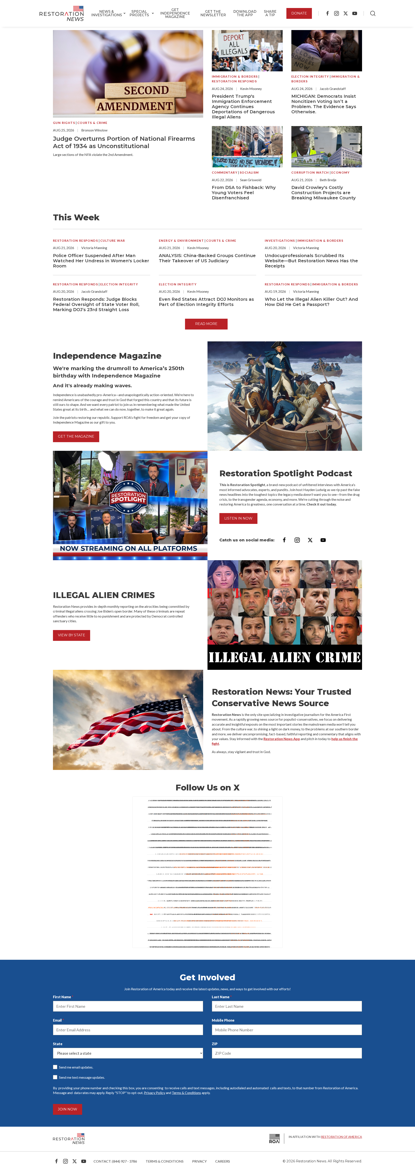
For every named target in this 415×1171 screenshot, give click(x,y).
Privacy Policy (154, 1093)
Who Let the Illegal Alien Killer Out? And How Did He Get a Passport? (311, 302)
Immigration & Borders (235, 76)
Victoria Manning (94, 248)
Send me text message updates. (82, 1077)
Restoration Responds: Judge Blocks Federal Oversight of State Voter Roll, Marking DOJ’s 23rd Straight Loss (96, 304)
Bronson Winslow (94, 130)
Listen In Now (238, 518)
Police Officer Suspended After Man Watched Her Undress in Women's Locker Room (101, 261)
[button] (106, 13)
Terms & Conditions (186, 1093)
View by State (71, 635)
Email (57, 1020)
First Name (62, 997)
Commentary (224, 172)
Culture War (112, 240)
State (57, 1044)
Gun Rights (64, 123)
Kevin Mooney (251, 88)
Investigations (280, 240)
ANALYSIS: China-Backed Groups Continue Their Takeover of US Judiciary (207, 258)
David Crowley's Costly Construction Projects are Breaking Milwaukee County (323, 192)
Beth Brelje (328, 180)
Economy (340, 172)
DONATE (299, 13)
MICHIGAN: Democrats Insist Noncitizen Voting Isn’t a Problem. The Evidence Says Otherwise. (323, 104)
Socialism (249, 172)
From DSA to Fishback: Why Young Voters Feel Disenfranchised (244, 192)
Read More (206, 324)
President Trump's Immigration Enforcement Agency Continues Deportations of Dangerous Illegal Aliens (243, 107)
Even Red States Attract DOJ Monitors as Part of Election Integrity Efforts (206, 302)
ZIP (214, 1044)
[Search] (372, 13)
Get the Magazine (76, 436)
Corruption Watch (310, 172)
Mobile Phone (223, 1020)
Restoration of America (341, 1137)
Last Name (221, 997)
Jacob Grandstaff (333, 88)
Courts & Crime (92, 123)
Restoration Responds (234, 81)
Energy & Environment (181, 240)
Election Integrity (310, 76)
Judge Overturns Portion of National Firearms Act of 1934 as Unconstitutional (124, 142)
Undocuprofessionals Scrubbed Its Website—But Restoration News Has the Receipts (311, 261)
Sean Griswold (250, 180)
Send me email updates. (76, 1067)
